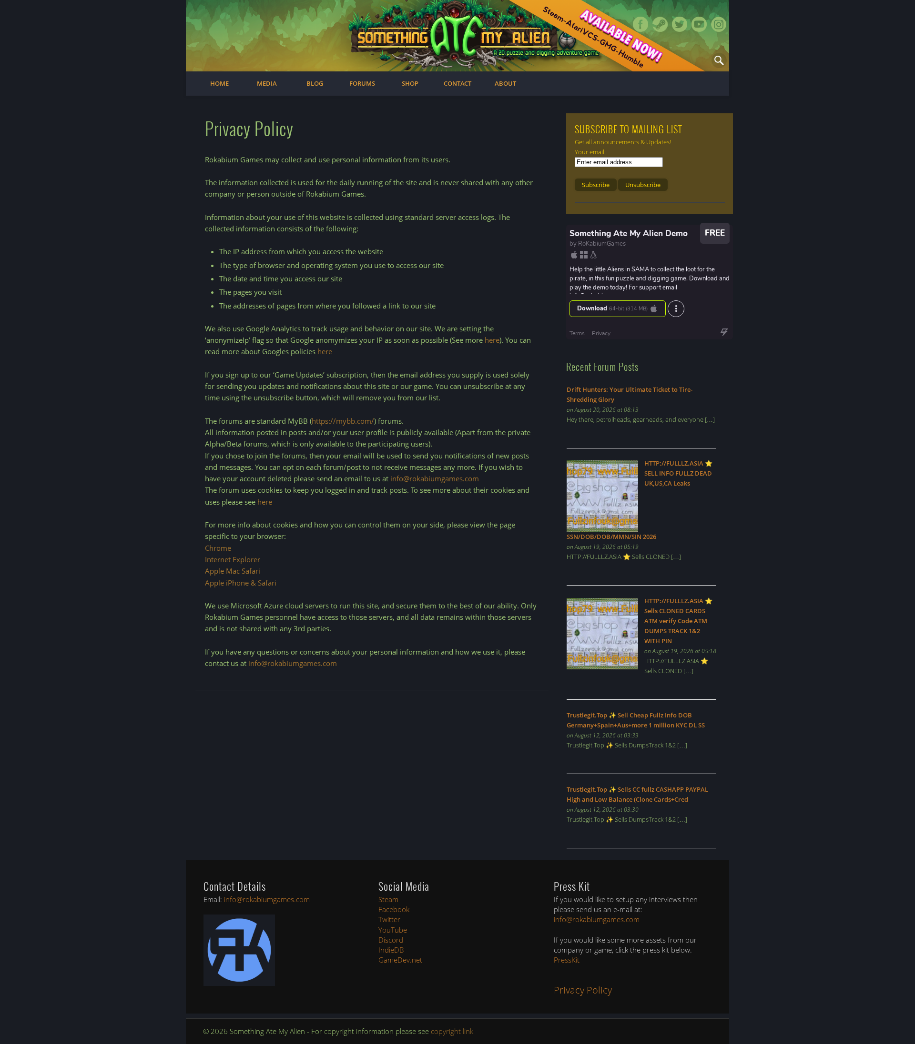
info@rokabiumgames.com (434, 478)
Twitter (679, 24)
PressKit (567, 959)
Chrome (218, 548)
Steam (660, 24)
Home (219, 83)
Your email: (590, 152)
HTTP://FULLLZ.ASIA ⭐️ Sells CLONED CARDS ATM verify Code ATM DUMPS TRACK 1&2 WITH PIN (678, 621)
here (492, 340)
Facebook (640, 24)
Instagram (718, 24)
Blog (314, 83)
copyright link (452, 1031)
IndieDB (391, 950)
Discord (390, 940)
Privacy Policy (583, 990)
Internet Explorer (232, 559)
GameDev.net (400, 959)
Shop (410, 83)
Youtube (699, 24)
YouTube (392, 930)
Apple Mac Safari (232, 571)
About (505, 83)
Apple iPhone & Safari (240, 582)
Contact (457, 83)
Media (267, 83)
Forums (362, 83)
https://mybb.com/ (343, 421)
